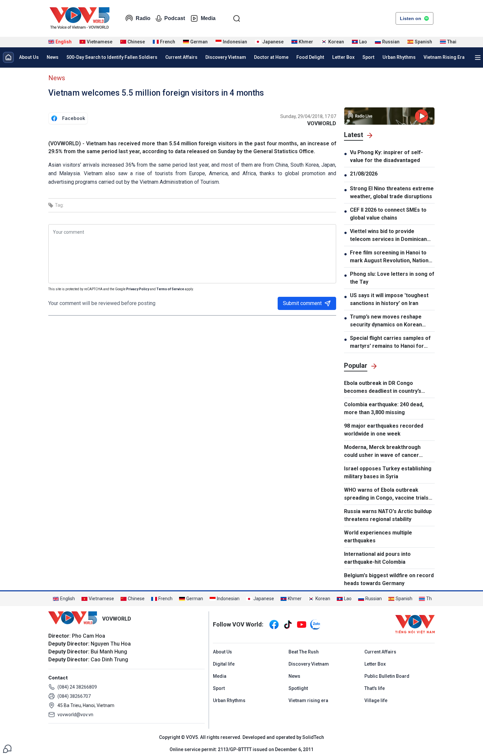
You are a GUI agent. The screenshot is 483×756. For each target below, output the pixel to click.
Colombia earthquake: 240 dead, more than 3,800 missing (384, 408)
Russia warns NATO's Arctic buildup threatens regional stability (388, 515)
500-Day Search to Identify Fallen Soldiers (111, 57)
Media (208, 18)
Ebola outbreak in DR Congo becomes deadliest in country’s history (382, 387)
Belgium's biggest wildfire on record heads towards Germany (389, 579)
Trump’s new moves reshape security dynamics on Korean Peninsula (386, 321)
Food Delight (310, 57)
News (52, 57)
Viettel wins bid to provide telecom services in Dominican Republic (388, 235)
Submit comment (302, 303)
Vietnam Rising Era (444, 57)
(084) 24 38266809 (77, 687)
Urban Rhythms (399, 57)
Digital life (224, 664)
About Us (29, 57)
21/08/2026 (364, 174)
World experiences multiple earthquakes (378, 537)
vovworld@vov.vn (75, 714)
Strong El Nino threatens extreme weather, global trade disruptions (392, 192)
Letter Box (343, 57)
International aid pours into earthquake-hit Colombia (377, 558)
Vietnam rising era (308, 700)
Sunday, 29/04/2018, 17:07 (308, 116)
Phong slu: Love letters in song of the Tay (392, 278)
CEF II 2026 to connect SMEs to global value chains (388, 214)
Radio (143, 18)
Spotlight (298, 688)
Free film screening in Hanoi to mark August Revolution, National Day (391, 257)
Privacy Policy (137, 289)
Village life (375, 700)
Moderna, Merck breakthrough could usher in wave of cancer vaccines (382, 451)
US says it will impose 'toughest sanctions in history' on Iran (389, 299)
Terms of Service (170, 289)
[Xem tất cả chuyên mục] (477, 57)
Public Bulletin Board (386, 676)
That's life (374, 688)
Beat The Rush (303, 651)
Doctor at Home (271, 57)
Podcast (174, 18)
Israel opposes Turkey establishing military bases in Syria (387, 472)
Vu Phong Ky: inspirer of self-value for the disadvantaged (386, 156)
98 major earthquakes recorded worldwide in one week (383, 430)
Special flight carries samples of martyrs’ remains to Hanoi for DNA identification (390, 342)
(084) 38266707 (74, 696)
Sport (368, 57)
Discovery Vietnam (225, 57)
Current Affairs (181, 57)
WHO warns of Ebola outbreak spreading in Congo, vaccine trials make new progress (386, 494)
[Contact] (7, 748)
